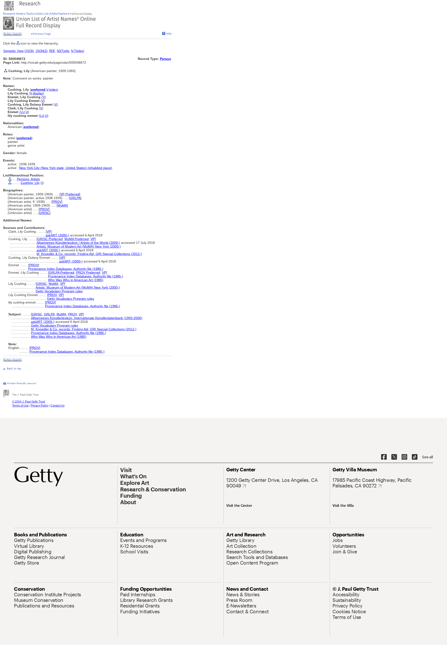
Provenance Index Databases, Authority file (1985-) (65, 269)
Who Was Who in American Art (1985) (75, 280)
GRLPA (75, 198)
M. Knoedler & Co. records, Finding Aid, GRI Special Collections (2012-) (89, 254)
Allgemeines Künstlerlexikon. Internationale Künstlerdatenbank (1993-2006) (86, 318)
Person (165, 59)
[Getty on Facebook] (384, 457)
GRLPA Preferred (61, 272)
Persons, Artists (28, 179)
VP (49, 231)
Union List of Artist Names (51, 13)
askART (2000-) (57, 235)
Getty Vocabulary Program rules (59, 291)
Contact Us (57, 405)
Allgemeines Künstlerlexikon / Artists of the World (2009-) (78, 243)
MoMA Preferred (76, 239)
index (53, 89)
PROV (56, 202)
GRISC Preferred (50, 239)
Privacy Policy (39, 405)
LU (22, 112)
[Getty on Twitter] (394, 457)
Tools (29, 13)
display (38, 93)
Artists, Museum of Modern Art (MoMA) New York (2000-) (79, 246)
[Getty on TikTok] (414, 457)
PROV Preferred (88, 272)
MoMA (62, 205)
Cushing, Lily (30, 183)
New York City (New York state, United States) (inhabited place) (65, 168)
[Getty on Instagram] (404, 457)
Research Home (13, 13)
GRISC (44, 213)
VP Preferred (69, 194)
